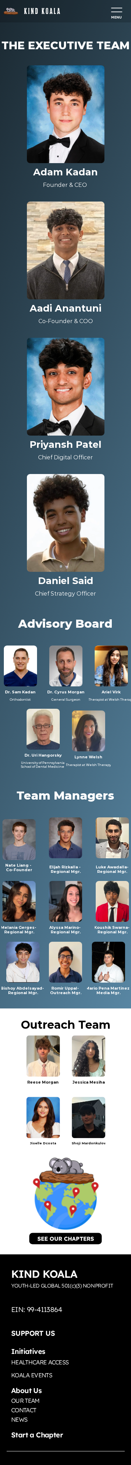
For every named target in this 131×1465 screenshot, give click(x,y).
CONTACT (23, 1410)
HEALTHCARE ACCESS (39, 1361)
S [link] (39, 1238)
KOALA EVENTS (31, 1375)
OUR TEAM (25, 1400)
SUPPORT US (33, 1333)
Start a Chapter (37, 1434)
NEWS (19, 1419)
